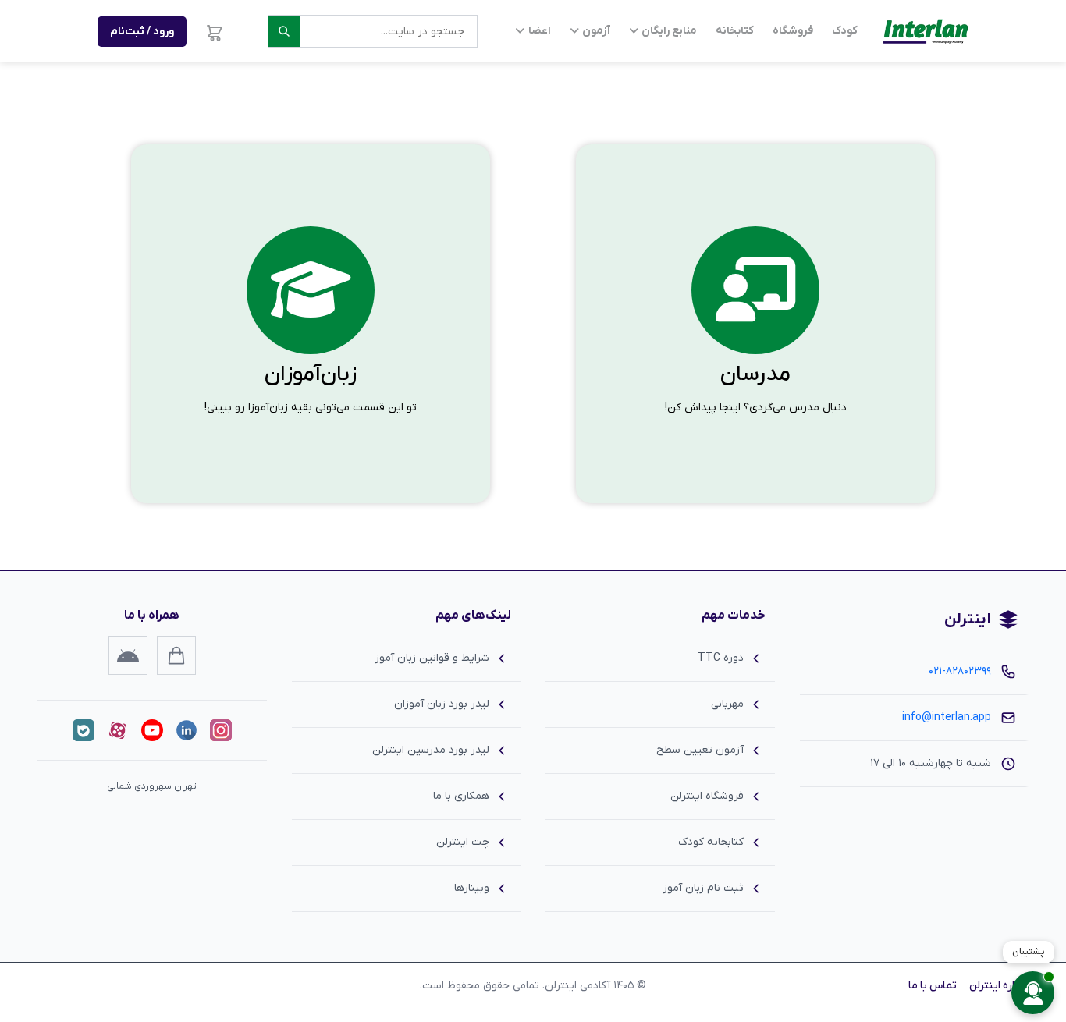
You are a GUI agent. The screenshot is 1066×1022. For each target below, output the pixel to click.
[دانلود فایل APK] (127, 655)
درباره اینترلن (999, 985)
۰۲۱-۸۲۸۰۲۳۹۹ (960, 671)
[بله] (83, 730)
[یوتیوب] (152, 730)
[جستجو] (284, 31)
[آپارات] (118, 730)
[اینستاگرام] (221, 730)
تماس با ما (932, 985)
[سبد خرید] (214, 31)
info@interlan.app (946, 717)
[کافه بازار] (176, 655)
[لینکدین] (186, 730)
